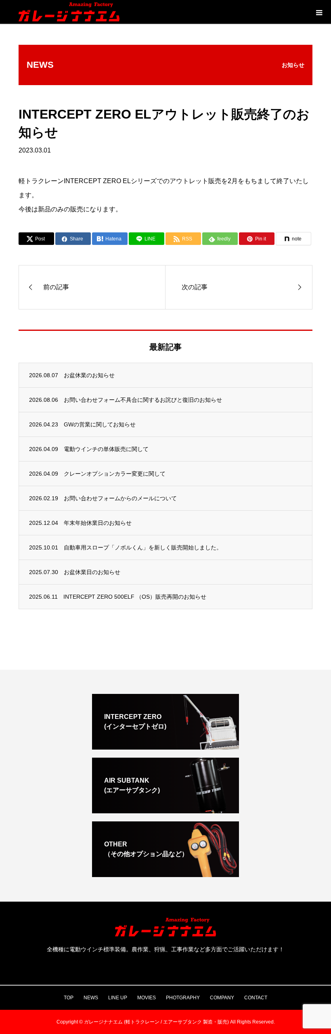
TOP (68, 998)
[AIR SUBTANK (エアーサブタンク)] (165, 809)
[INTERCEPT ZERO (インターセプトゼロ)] (165, 746)
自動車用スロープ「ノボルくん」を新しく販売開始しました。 (143, 547)
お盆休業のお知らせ (89, 375)
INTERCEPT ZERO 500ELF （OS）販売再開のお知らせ (134, 596)
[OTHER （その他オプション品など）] (165, 873)
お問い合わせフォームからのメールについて (120, 498)
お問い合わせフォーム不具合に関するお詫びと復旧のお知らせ (143, 400)
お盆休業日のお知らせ (92, 572)
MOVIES (146, 998)
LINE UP (117, 998)
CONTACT (255, 998)
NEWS (91, 998)
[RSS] (165, 965)
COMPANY (222, 998)
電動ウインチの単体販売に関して (106, 449)
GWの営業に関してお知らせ (100, 424)
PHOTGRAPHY (183, 998)
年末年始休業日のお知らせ (98, 523)
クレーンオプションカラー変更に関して (115, 473)
